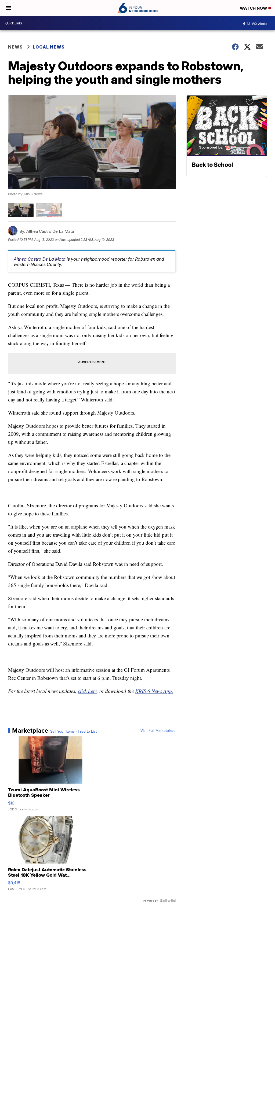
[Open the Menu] (8, 8)
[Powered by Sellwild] (168, 900)
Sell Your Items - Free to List (73, 731)
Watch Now (254, 8)
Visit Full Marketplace (158, 730)
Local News (49, 47)
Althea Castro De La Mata (40, 259)
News (15, 47)
